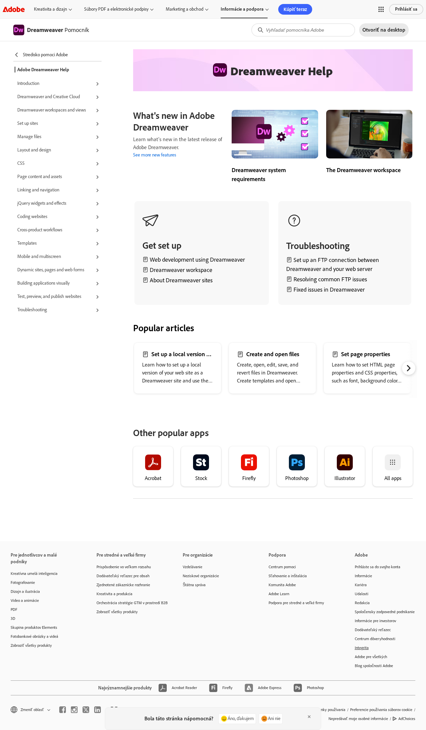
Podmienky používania (327, 709)
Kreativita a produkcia (114, 594)
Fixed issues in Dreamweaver (329, 289)
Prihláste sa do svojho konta (377, 567)
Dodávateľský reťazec (373, 629)
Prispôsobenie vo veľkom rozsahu (124, 567)
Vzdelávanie (192, 567)
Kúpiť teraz (295, 9)
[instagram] (74, 709)
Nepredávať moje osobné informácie (358, 718)
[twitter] (86, 709)
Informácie (363, 576)
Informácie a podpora (242, 9)
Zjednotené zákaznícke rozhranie (123, 585)
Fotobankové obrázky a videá (34, 636)
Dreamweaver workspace (181, 270)
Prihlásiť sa (406, 9)
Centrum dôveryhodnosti (375, 638)
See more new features (154, 155)
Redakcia (362, 603)
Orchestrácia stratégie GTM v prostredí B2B (129, 603)
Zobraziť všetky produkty (31, 645)
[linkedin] (97, 709)
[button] (381, 9)
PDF (14, 609)
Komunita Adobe (282, 585)
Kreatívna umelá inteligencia (34, 573)
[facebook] (62, 709)
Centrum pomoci (282, 567)
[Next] (408, 368)
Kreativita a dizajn (50, 9)
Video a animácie (25, 600)
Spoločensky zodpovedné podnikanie (385, 611)
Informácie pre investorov (375, 620)
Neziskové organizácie (201, 576)
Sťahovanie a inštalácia (288, 576)
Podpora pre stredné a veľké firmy (296, 603)
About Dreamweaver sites (181, 280)
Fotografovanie (23, 582)
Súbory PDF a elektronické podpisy (116, 9)
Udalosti (361, 594)
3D (13, 618)
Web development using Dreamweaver (197, 259)
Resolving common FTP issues (330, 279)
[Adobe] (13, 9)
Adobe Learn (279, 594)
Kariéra (361, 585)
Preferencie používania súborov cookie (381, 709)
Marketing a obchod (184, 9)
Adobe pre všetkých (371, 656)
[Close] (309, 716)
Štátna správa (194, 585)
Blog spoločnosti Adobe (374, 665)
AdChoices (406, 718)
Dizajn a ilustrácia (25, 591)
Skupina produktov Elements (34, 627)
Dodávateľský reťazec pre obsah (123, 576)
